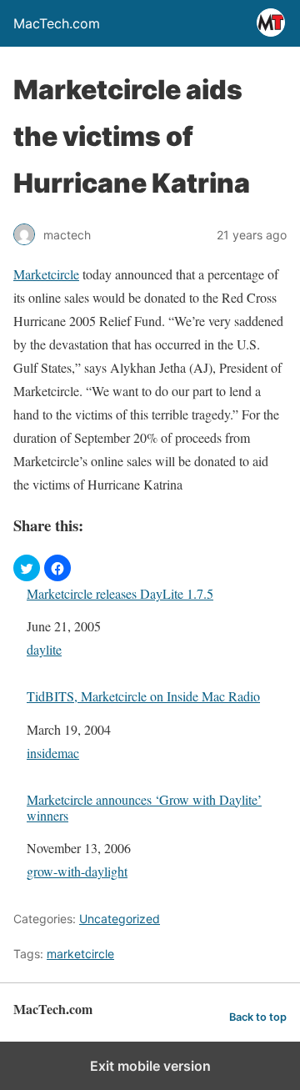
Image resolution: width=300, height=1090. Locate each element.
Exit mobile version (150, 1065)
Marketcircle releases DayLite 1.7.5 (120, 593)
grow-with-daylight (77, 871)
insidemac (53, 752)
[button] (26, 568)
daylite (44, 649)
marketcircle (80, 954)
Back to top (258, 1017)
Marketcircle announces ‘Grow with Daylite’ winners (144, 807)
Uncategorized (119, 919)
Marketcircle (46, 274)
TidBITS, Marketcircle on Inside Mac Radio (143, 696)
